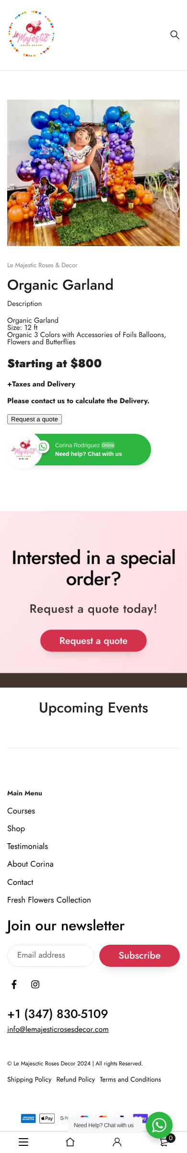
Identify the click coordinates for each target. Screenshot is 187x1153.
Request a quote (34, 419)
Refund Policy (75, 1080)
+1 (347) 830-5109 (57, 1014)
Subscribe (139, 956)
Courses (21, 811)
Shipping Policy (29, 1080)
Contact (20, 882)
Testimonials (27, 847)
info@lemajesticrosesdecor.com (58, 1029)
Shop (16, 829)
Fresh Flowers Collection (49, 900)
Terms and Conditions (130, 1080)
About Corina (30, 864)
